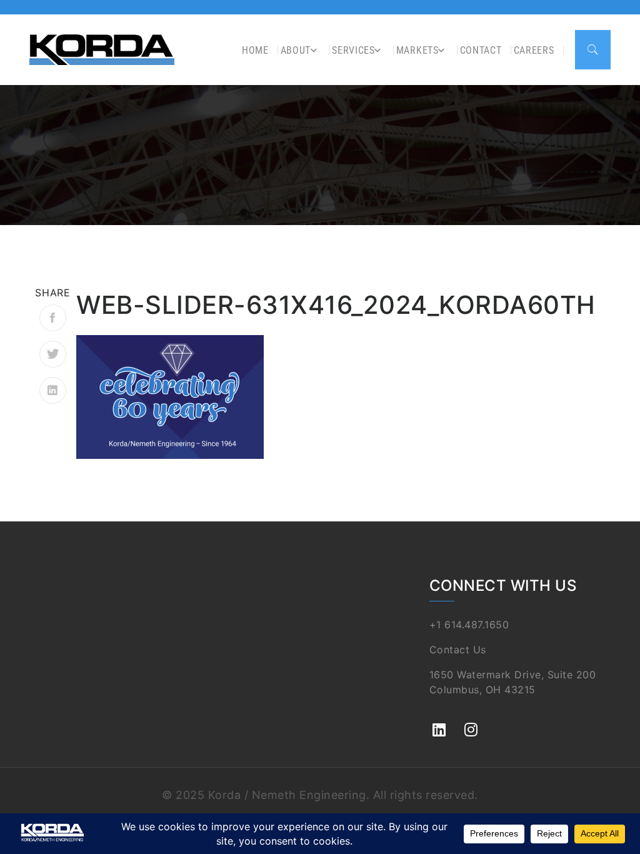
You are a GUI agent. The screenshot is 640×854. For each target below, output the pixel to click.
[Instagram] (471, 723)
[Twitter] (52, 354)
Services (353, 50)
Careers (534, 50)
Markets (417, 50)
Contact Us (457, 649)
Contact (481, 50)
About (296, 50)
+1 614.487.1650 (469, 624)
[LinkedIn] (52, 390)
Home (255, 50)
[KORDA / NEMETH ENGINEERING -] (102, 49)
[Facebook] (52, 317)
